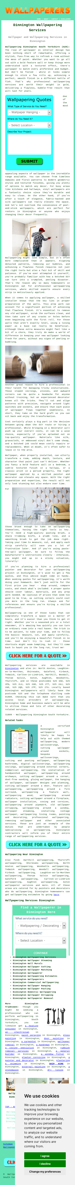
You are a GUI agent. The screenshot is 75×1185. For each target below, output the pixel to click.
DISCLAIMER (66, 19)
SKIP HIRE (56, 1064)
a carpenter (28, 1041)
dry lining (55, 1070)
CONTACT (54, 19)
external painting (33, 1067)
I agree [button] (45, 1155)
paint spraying (31, 1035)
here (56, 895)
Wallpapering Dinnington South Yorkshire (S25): (37, 47)
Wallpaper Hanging (14, 1147)
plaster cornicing (33, 1057)
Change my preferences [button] (45, 1171)
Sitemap (8, 1144)
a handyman (43, 1045)
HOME (39, 19)
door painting (54, 1038)
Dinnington (12, 668)
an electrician (17, 1032)
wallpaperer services (19, 885)
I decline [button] (45, 1163)
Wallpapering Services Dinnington (29, 900)
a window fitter (52, 1054)
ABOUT (46, 19)
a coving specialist (19, 1048)
